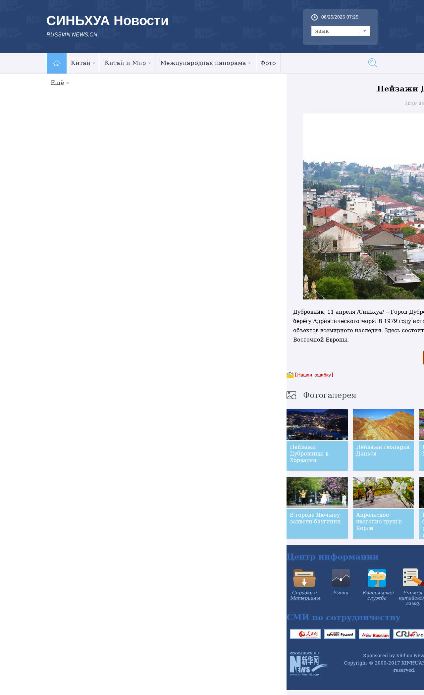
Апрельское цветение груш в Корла (379, 521)
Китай (80, 62)
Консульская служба (378, 595)
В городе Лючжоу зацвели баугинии (315, 518)
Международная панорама (203, 62)
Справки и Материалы (305, 595)
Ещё (57, 82)
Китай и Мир (125, 62)
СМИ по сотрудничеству (343, 617)
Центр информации (333, 556)
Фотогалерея (329, 395)
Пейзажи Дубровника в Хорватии (309, 453)
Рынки (340, 592)
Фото (268, 62)
